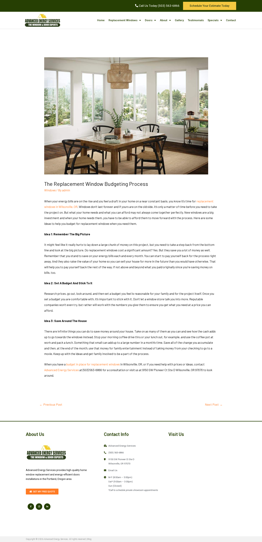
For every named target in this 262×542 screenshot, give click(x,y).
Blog (89, 539)
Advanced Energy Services (61, 370)
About (163, 20)
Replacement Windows (123, 20)
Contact (231, 20)
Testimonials (196, 20)
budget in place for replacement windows (93, 364)
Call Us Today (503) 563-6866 (158, 5)
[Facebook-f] (31, 506)
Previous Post (50, 404)
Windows (50, 190)
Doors (148, 20)
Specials (213, 20)
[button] (209, 6)
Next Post (214, 404)
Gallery (179, 20)
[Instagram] (39, 506)
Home (101, 20)
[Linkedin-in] (47, 506)
